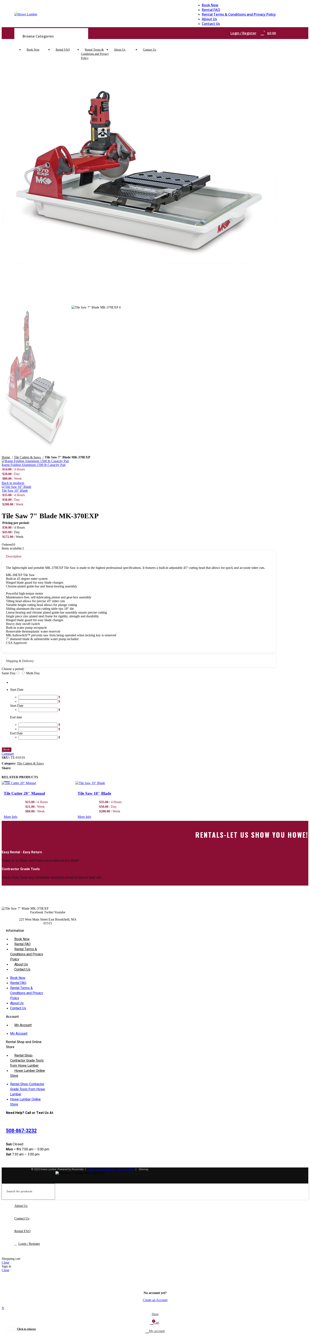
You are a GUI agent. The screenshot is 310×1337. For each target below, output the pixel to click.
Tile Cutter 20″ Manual (24, 793)
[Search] (303, 1192)
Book (6, 749)
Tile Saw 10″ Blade (94, 793)
